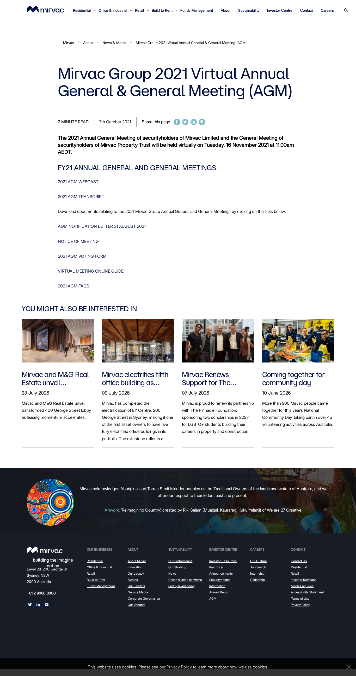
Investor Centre (223, 549)
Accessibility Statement (307, 592)
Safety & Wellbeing (181, 586)
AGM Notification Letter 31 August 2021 (102, 226)
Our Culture (258, 561)
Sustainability (180, 549)
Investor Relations (303, 580)
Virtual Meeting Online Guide (91, 271)
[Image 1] (45, 9)
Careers (257, 549)
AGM (212, 598)
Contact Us (299, 561)
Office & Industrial (99, 567)
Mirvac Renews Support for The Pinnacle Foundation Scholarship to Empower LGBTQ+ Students (213, 378)
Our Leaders (136, 586)
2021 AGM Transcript (81, 196)
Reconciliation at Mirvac (185, 580)
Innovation (135, 567)
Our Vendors (136, 605)
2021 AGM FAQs (73, 285)
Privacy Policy (300, 605)
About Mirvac (137, 561)
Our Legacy (136, 573)
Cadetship (257, 580)
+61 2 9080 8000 (41, 593)
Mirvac (68, 42)
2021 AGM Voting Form (82, 256)
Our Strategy (177, 567)
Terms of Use (300, 598)
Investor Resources (223, 561)
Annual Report (219, 592)
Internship (257, 573)
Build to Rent (96, 580)
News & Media (114, 42)
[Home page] (45, 549)
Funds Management (196, 10)
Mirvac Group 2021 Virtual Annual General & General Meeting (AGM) (191, 42)
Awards (133, 580)
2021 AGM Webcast (78, 181)
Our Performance (180, 561)
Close (347, 666)
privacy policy (179, 666)
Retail (91, 573)
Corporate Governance (144, 598)
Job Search (258, 567)
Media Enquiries (302, 586)
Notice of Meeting (78, 241)
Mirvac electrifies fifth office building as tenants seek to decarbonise (135, 378)
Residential (95, 561)
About (88, 42)
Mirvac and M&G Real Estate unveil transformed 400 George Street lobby (55, 378)
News (172, 573)
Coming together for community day (293, 378)
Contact (298, 549)
